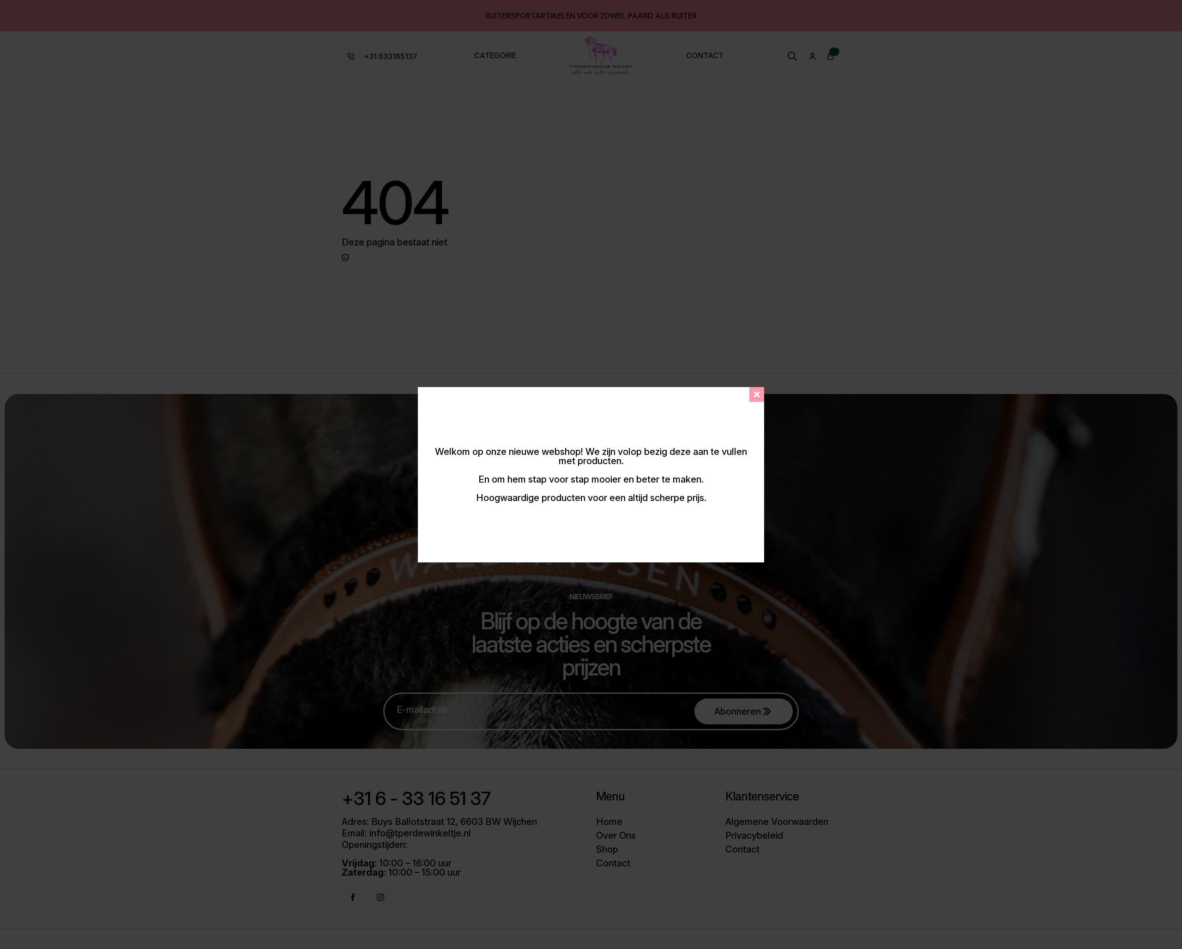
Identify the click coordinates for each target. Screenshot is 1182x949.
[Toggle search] (792, 56)
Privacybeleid (754, 835)
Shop (607, 849)
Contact (705, 56)
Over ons (616, 835)
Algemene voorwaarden (776, 821)
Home (609, 821)
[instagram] (380, 897)
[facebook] (353, 897)
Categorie (495, 56)
